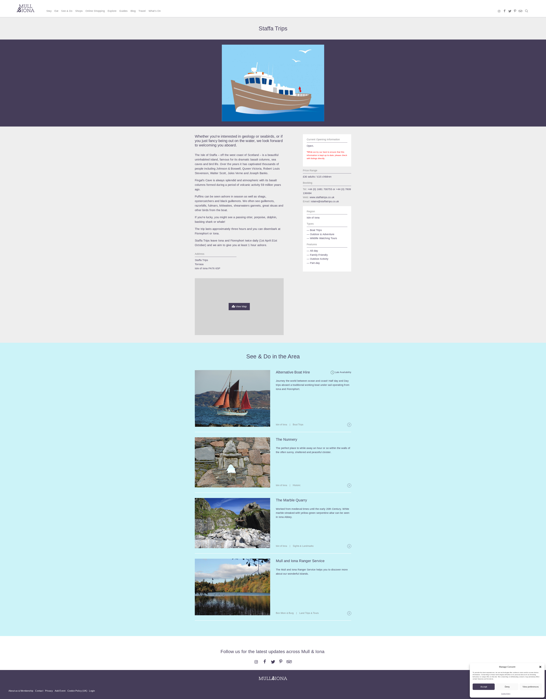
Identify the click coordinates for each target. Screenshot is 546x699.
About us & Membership (21, 691)
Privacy (49, 691)
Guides (123, 11)
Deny (507, 686)
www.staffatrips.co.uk (322, 197)
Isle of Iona (313, 217)
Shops (79, 11)
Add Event (60, 691)
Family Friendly (319, 254)
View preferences (531, 686)
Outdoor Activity (319, 258)
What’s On (155, 11)
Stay (49, 11)
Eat (56, 11)
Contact (39, 691)
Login (92, 691)
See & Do (66, 11)
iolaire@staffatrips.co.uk (325, 201)
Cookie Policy (505, 693)
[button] (540, 666)
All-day (314, 250)
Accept (483, 686)
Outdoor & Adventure (322, 234)
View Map (241, 306)
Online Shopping (95, 11)
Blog (133, 11)
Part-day (315, 263)
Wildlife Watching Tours (323, 238)
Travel (142, 11)
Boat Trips (316, 230)
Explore (112, 11)
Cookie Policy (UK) (77, 691)
